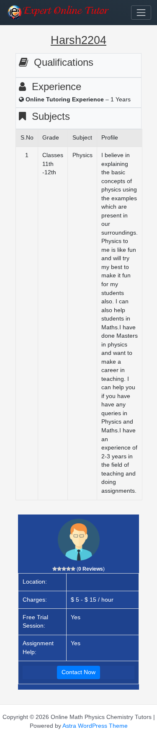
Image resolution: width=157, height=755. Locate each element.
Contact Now (78, 672)
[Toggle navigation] (141, 12)
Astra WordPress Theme (95, 726)
